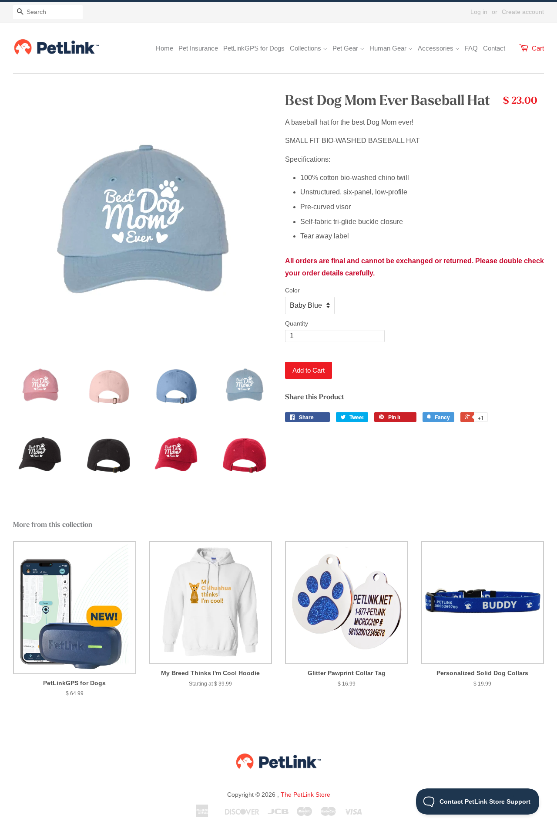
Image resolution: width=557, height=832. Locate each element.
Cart (538, 48)
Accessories (436, 48)
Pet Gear (346, 48)
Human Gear (388, 48)
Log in (478, 11)
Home (164, 48)
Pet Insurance (198, 48)
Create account (523, 11)
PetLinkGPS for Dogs (254, 48)
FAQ (471, 48)
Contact (494, 48)
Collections (306, 48)
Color (292, 290)
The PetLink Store (305, 794)
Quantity (296, 323)
